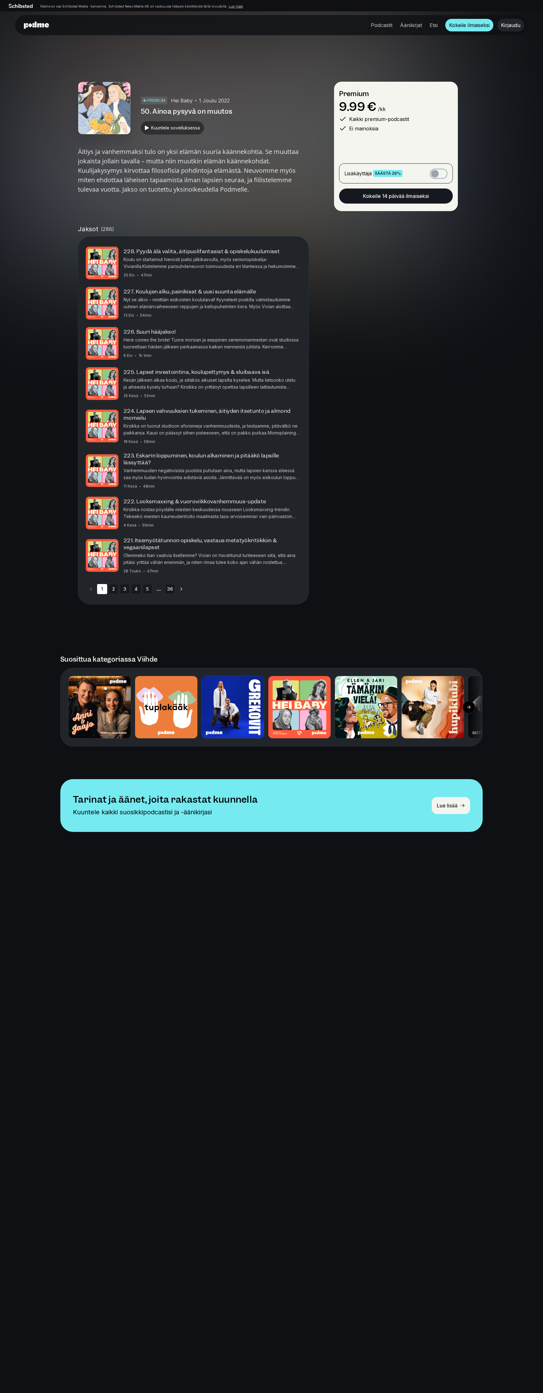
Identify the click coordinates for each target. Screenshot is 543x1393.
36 (170, 589)
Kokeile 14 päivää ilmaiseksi (396, 196)
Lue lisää (236, 6)
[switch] (438, 174)
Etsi (434, 25)
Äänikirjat (411, 25)
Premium (354, 94)
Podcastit (381, 25)
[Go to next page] (181, 589)
